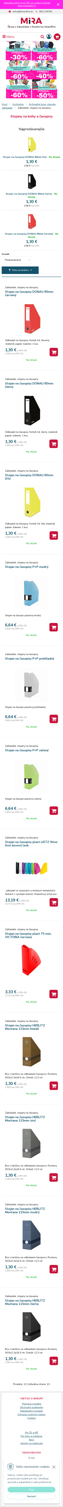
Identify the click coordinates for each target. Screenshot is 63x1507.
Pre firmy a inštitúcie (31, 1436)
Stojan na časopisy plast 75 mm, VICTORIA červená (28, 935)
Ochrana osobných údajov (32, 1414)
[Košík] (57, 36)
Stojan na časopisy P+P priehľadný (29, 658)
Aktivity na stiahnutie (31, 1443)
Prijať (31, 1489)
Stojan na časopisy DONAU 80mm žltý (25, 157)
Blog (31, 1439)
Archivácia (18, 104)
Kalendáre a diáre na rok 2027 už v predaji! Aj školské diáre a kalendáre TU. (27, 4)
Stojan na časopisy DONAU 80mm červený (29, 233)
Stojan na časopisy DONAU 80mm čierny (29, 193)
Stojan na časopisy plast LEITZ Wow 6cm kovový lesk (31, 843)
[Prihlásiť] (48, 36)
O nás (31, 1458)
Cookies (31, 1418)
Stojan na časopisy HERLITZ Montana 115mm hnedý (25, 1027)
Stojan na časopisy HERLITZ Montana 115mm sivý (25, 1118)
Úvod (4, 104)
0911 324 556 (45, 11)
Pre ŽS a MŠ (31, 1432)
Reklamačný (27, 1411)
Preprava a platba (31, 1403)
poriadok (38, 1411)
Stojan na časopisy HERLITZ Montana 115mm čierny (25, 1302)
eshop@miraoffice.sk (23, 11)
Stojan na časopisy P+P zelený (27, 750)
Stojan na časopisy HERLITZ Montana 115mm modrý (25, 1210)
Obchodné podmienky (31, 1407)
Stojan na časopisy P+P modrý (26, 567)
